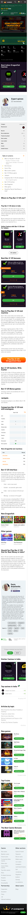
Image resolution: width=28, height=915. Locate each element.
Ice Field (16, 758)
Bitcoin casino (19, 856)
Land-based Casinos (21, 867)
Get (13, 276)
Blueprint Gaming (18, 544)
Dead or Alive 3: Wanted (19, 791)
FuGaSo (15, 802)
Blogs (17, 889)
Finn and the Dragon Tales (20, 750)
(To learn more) (12, 912)
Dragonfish (3, 526)
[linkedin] (11, 591)
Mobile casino (19, 859)
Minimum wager (6, 268)
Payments (18, 854)
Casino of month (20, 851)
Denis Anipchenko (18, 101)
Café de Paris (5, 464)
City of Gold (5, 455)
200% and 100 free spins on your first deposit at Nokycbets (19, 832)
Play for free (7, 521)
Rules (2, 872)
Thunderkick (16, 785)
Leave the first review (14, 13)
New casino (4, 851)
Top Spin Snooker (6, 458)
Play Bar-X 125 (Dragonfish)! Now (13, 360)
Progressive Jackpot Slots (7, 714)
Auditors (18, 877)
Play (8, 86)
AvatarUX (3, 544)
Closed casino (4, 856)
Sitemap (18, 879)
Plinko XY (16, 766)
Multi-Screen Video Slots (7, 716)
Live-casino (18, 862)
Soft (17, 869)
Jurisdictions (19, 872)
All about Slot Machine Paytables (9, 722)
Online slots (4, 863)
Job (2, 897)
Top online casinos (5, 870)
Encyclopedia (4, 883)
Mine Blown (16, 733)
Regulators (18, 874)
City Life (4, 461)
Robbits (15, 816)
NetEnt (15, 735)
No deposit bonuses (6, 875)
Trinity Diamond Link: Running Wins (18, 800)
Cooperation (4, 889)
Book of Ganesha (18, 808)
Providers (3, 880)
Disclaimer (3, 891)
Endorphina (16, 809)
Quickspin (16, 818)
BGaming (16, 768)
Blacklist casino (5, 854)
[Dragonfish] (23, 127)
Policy (2, 894)
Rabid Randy (16, 742)
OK (23, 912)
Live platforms (19, 882)
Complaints (18, 864)
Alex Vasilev (10, 639)
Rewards (3, 878)
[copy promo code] (11, 83)
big (2, 292)
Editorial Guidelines (6, 899)
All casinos (13, 252)
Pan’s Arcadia (17, 783)
